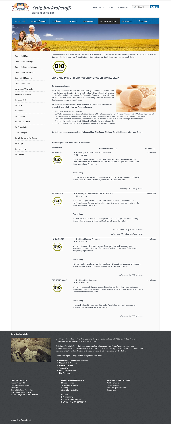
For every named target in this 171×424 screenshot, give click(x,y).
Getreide (73, 21)
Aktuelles (20, 21)
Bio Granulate (20, 116)
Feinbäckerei (57, 21)
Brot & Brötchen (38, 21)
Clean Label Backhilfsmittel (25, 72)
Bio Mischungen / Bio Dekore (26, 138)
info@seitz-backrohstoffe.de (27, 394)
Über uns (143, 21)
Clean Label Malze (22, 56)
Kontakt (111, 7)
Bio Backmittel (20, 100)
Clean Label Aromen (22, 83)
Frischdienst (88, 21)
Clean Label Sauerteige (24, 61)
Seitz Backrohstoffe (52, 7)
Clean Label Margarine (23, 78)
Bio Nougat (19, 143)
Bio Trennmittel (20, 149)
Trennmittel (127, 21)
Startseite (98, 7)
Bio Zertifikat (19, 154)
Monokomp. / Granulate (24, 89)
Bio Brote (18, 105)
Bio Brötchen (20, 110)
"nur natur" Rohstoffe (23, 94)
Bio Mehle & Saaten (22, 121)
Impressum (123, 7)
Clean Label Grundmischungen (26, 67)
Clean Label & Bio (108, 21)
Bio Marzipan (21, 132)
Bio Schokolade (21, 127)
